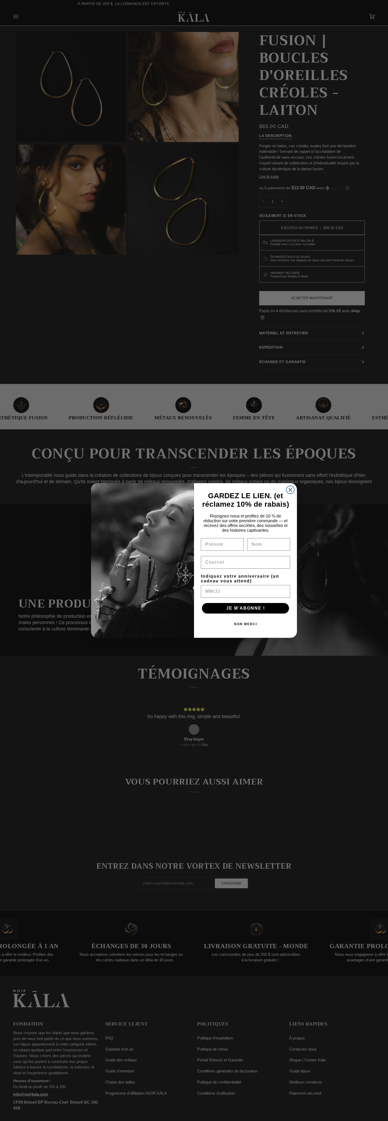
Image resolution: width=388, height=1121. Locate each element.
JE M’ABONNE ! (245, 608)
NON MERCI (245, 624)
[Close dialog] (290, 490)
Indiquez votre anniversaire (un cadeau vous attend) (240, 578)
